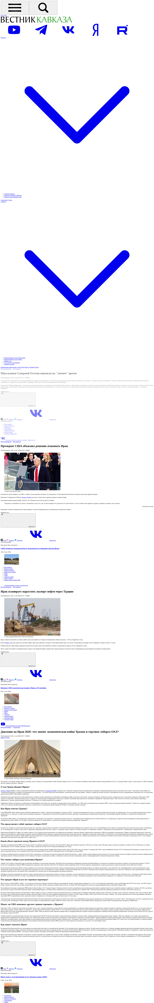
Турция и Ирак (8, 719)
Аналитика (4, 200)
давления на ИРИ (51, 790)
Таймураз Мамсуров (10, 434)
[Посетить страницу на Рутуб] (122, 36)
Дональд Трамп (26, 497)
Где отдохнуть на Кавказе (12, 362)
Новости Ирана (9, 997)
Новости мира (8, 569)
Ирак (5, 713)
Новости (12, 419)
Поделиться (31, 405)
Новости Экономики (10, 710)
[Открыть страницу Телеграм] (41, 36)
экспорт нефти (8, 716)
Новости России (9, 426)
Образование (8, 429)
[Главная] (36, 22)
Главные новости (9, 194)
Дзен (4, 419)
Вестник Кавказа (6, 369)
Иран (5, 573)
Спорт (19, 367)
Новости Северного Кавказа (13, 195)
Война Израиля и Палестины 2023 (14, 358)
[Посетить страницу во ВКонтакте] (68, 36)
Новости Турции (9, 708)
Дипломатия (8, 1000)
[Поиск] (43, 8)
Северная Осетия (9, 430)
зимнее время (8, 432)
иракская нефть (9, 718)
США (6, 575)
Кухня (36, 367)
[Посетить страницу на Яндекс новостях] (95, 36)
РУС (2, 15)
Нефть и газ (7, 361)
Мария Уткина (5, 737)
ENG (5, 15)
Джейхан (7, 714)
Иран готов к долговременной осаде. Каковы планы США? (24, 977)
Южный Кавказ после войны (13, 359)
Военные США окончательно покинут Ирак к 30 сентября (23, 688)
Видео (27, 367)
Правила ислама (9, 364)
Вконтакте (52, 419)
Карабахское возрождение (9, 367)
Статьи (10, 200)
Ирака (7, 642)
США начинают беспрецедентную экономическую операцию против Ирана (30, 548)
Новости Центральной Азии (13, 197)
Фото (22, 367)
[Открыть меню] (15, 8)
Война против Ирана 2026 (12, 580)
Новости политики (10, 572)
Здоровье (31, 367)
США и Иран (8, 578)
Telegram (20, 419)
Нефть (6, 711)
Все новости (17, 369)
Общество (7, 427)
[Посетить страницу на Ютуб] (14, 36)
